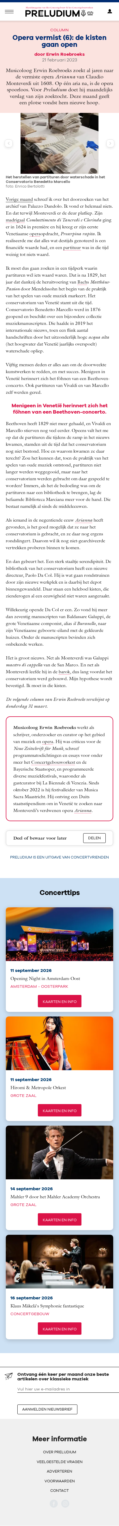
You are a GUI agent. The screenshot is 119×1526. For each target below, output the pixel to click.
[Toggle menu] (9, 12)
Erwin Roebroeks (65, 54)
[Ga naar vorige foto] (9, 143)
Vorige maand (19, 190)
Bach (82, 272)
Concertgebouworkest (53, 752)
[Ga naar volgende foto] (110, 143)
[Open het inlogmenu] (109, 11)
